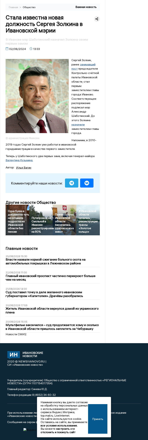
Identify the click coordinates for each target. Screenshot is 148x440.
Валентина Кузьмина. (19, 160)
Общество (29, 7)
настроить (63, 428)
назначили (78, 124)
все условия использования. (59, 425)
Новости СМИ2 (16, 334)
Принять (97, 419)
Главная (14, 7)
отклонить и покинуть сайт (58, 432)
